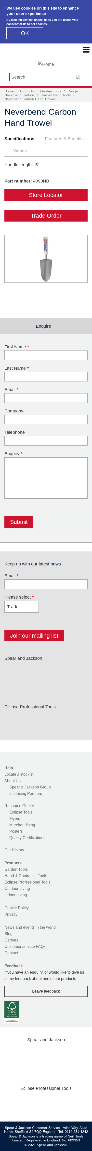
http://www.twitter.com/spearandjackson (27, 669)
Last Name (16, 368)
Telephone (14, 432)
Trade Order (46, 215)
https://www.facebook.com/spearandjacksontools (11, 669)
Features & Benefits (64, 138)
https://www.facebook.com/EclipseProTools (11, 718)
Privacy (10, 914)
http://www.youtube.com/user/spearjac (74, 669)
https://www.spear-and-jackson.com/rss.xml (11, 681)
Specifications (19, 138)
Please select (19, 597)
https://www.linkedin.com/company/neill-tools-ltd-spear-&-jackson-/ (58, 669)
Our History (14, 850)
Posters (16, 831)
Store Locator (46, 195)
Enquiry (13, 453)
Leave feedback (46, 991)
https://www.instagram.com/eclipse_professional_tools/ (42, 718)
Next (81, 268)
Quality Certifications (27, 838)
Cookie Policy (16, 908)
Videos (20, 150)
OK (25, 33)
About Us (12, 781)
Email (11, 389)
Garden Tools (50, 91)
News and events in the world (30, 927)
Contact (11, 953)
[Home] (46, 64)
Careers (11, 940)
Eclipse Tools (21, 812)
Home (9, 91)
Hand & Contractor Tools (25, 876)
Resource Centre (19, 806)
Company (13, 410)
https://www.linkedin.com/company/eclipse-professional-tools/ (58, 718)
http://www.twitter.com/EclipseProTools (27, 718)
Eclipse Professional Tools (27, 882)
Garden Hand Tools (55, 95)
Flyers (14, 818)
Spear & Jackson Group (30, 787)
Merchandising (22, 825)
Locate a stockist (18, 774)
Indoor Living (15, 895)
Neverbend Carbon (19, 95)
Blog (8, 934)
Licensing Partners (25, 793)
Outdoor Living (17, 888)
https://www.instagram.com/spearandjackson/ (42, 669)
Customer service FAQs (25, 946)
